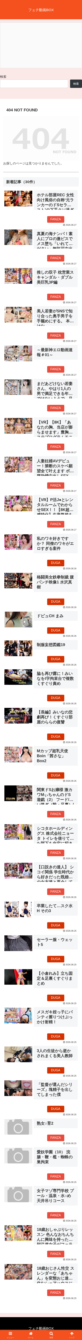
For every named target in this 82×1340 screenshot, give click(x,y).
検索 (3, 76)
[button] (73, 811)
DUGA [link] (55, 563)
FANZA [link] (55, 219)
